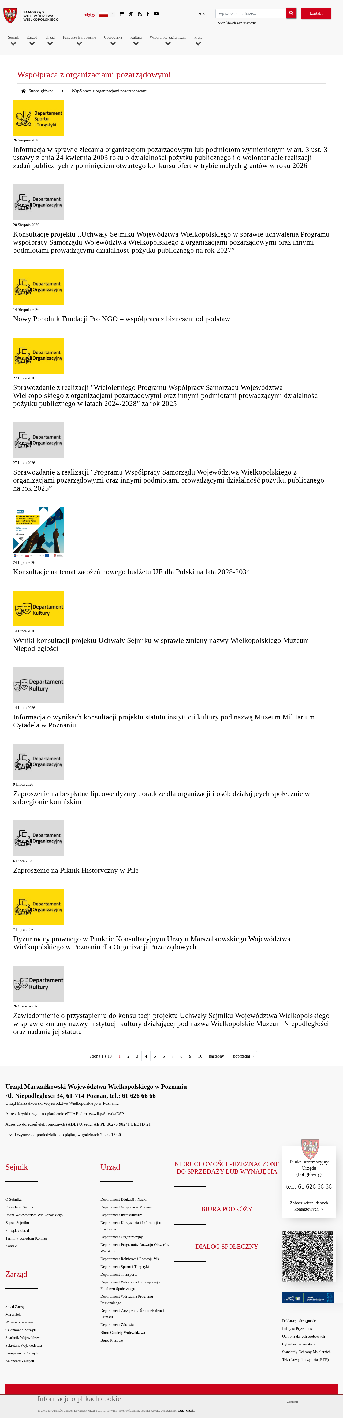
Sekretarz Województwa (23, 1346)
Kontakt (11, 1246)
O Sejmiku (13, 1199)
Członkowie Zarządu (21, 1330)
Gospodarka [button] (113, 37)
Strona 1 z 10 (100, 1056)
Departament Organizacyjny (121, 1237)
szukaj (202, 13)
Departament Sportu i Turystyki (124, 1267)
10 (200, 1056)
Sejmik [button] (13, 37)
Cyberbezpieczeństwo (298, 1344)
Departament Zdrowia (117, 1325)
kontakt (316, 13)
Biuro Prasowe (111, 1340)
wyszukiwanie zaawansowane (237, 23)
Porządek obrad (17, 1231)
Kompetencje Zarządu (22, 1353)
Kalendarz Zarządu (19, 1361)
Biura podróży (226, 1209)
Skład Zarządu (16, 1307)
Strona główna (40, 91)
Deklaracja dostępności (299, 1321)
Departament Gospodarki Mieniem (126, 1207)
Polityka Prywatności (298, 1329)
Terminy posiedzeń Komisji (26, 1238)
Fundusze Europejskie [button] (79, 37)
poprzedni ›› (243, 1056)
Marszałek (13, 1314)
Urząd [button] (50, 37)
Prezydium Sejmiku (20, 1207)
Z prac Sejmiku (17, 1223)
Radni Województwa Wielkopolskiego (34, 1215)
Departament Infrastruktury (121, 1215)
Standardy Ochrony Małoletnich (306, 1352)
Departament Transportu (118, 1275)
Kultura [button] (136, 37)
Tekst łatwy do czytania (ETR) (305, 1360)
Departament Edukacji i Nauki (123, 1199)
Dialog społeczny (226, 1246)
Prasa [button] (198, 37)
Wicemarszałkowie (19, 1322)
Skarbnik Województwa (23, 1338)
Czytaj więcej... (186, 1410)
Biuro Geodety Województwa (122, 1333)
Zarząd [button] (32, 37)
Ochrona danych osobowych (303, 1336)
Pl (112, 14)
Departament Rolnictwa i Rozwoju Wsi (130, 1259)
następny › (217, 1056)
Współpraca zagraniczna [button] (168, 37)
